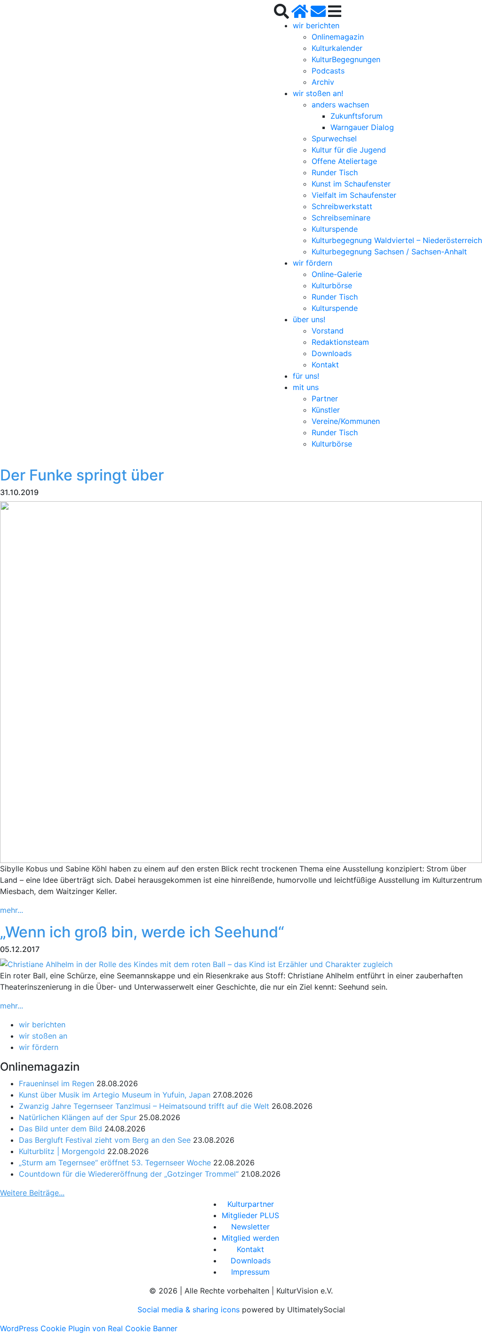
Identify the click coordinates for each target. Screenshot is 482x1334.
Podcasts (328, 70)
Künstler (326, 410)
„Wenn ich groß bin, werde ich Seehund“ (142, 932)
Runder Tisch (335, 172)
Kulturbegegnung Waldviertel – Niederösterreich (397, 240)
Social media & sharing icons (189, 1309)
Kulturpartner (250, 1204)
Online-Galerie (337, 274)
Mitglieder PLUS (250, 1215)
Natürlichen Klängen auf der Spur (78, 1117)
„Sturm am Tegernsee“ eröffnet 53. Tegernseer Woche (115, 1162)
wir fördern (312, 263)
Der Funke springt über (82, 475)
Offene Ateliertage (344, 161)
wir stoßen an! (318, 93)
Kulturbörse (332, 285)
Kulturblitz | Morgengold (62, 1151)
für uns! (306, 376)
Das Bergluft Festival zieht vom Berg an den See (105, 1140)
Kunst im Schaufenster (351, 183)
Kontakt (325, 364)
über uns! (309, 319)
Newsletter (250, 1226)
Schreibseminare (341, 217)
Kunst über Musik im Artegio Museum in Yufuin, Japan (114, 1094)
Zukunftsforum (356, 116)
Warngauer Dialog (362, 127)
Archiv (323, 82)
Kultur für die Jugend (349, 150)
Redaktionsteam (340, 342)
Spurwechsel (334, 138)
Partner (325, 398)
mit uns (306, 387)
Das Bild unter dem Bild (60, 1128)
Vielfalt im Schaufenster (354, 195)
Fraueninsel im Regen (56, 1083)
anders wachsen (340, 104)
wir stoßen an (43, 1036)
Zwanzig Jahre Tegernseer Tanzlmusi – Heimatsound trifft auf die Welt (144, 1106)
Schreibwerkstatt (342, 206)
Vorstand (328, 330)
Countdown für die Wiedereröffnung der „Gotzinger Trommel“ (129, 1174)
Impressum (250, 1272)
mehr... (11, 910)
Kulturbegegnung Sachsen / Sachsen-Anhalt (389, 251)
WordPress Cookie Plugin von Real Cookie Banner (88, 1328)
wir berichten (316, 25)
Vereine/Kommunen (346, 421)
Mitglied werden (250, 1238)
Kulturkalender (337, 48)
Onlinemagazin (338, 36)
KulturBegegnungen (346, 59)
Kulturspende (335, 229)
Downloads (332, 353)
